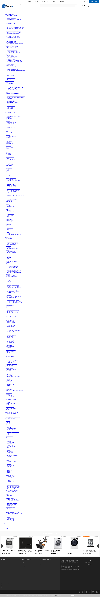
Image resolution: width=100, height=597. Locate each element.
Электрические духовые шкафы (13, 16)
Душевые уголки (9, 224)
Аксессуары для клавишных (12, 499)
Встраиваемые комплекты (11, 41)
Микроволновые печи (10, 143)
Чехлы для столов (10, 384)
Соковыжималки (9, 149)
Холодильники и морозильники (12, 46)
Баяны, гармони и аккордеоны (12, 455)
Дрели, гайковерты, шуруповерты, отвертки (14, 296)
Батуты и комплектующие (11, 377)
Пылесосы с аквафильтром (12, 124)
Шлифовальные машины (10, 304)
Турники (7, 409)
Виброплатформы (9, 374)
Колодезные (9, 253)
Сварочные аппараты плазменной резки (14, 301)
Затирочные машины (10, 346)
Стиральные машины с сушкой (13, 69)
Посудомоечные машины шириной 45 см (14, 61)
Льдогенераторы (9, 142)
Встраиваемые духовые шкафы (12, 15)
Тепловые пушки (10, 108)
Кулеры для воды (9, 164)
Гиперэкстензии (9, 389)
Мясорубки (8, 170)
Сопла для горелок (10, 341)
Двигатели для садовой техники (12, 261)
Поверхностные (10, 256)
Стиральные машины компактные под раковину (16, 71)
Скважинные (9, 257)
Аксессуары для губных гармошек (13, 491)
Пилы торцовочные (10, 313)
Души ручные (9, 217)
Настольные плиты (9, 147)
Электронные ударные (11, 519)
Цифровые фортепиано (11, 504)
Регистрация (85, 1)
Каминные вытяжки (10, 75)
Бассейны (8, 394)
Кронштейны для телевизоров (11, 364)
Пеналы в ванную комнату (12, 185)
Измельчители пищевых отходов (12, 202)
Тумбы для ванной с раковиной (13, 190)
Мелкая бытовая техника (10, 112)
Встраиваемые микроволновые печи (13, 37)
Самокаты (8, 402)
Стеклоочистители (9, 128)
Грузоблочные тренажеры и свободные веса (14, 390)
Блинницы (8, 158)
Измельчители (8, 137)
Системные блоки (9, 436)
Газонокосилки (9, 238)
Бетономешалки (9, 295)
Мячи (8, 386)
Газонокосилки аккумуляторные (13, 239)
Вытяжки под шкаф (10, 76)
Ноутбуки (8, 423)
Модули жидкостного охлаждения (13, 330)
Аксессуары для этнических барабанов (14, 513)
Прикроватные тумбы (11, 451)
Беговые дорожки (9, 368)
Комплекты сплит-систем (11, 88)
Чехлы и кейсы (9, 505)
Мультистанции (9, 393)
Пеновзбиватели (9, 171)
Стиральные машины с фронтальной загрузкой (16, 68)
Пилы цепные (8, 246)
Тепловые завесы (10, 107)
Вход (81, 1)
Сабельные (9, 315)
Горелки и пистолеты (11, 326)
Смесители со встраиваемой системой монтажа (15, 195)
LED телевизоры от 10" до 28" (12, 360)
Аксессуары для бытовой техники (11, 412)
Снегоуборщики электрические (12, 267)
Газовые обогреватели (11, 101)
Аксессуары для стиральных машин (13, 417)
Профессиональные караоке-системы (14, 486)
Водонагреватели (9, 94)
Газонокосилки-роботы (11, 244)
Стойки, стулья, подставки (12, 503)
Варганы (8, 496)
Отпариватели (8, 117)
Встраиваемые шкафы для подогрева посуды (14, 43)
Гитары (7, 460)
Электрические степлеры (10, 317)
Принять (72, 595)
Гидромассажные (10, 206)
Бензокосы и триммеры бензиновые (14, 270)
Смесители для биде (10, 200)
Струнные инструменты (10, 508)
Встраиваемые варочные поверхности (13, 31)
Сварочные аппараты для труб (13, 300)
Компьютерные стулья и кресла (12, 438)
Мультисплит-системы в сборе (12, 89)
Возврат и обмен (45, 1)
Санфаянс (8, 230)
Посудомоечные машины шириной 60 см (14, 62)
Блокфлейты (9, 495)
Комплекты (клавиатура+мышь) (13, 432)
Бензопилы (9, 247)
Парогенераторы (9, 118)
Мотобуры (8, 280)
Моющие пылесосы (10, 123)
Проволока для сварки (11, 332)
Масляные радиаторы (11, 106)
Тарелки (8, 517)
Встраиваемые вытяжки (10, 23)
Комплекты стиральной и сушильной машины (15, 66)
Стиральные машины (10, 65)
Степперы (8, 371)
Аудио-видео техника (9, 357)
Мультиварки (8, 146)
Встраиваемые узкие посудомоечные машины (15, 20)
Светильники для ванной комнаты (13, 187)
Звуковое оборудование (10, 475)
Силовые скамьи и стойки (11, 408)
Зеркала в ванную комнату (12, 179)
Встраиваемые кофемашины (11, 29)
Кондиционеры (9, 82)
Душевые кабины (9, 220)
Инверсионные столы (10, 391)
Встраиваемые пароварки (11, 42)
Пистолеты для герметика (11, 316)
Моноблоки (8, 422)
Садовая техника (8, 237)
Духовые (7, 494)
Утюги (7, 131)
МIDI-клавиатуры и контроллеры (13, 500)
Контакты (62, 1)
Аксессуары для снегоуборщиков (13, 286)
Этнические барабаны (11, 520)
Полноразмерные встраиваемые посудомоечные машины (18, 22)
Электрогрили (8, 154)
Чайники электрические (10, 155)
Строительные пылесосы (11, 350)
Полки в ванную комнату (11, 186)
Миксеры (7, 169)
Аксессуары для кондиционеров (12, 414)
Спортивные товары (9, 366)
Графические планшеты (11, 428)
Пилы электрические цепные (12, 248)
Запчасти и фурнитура (11, 477)
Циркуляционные (10, 259)
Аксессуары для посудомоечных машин (13, 415)
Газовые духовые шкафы (11, 18)
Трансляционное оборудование (13, 487)
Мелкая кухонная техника (10, 133)
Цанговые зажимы (10, 342)
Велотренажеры (9, 370)
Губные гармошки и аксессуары (12, 490)
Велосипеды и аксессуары (11, 399)
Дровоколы (8, 274)
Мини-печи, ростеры (10, 144)
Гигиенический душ (10, 211)
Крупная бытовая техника (10, 45)
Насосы (7, 250)
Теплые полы (9, 109)
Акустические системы (11, 476)
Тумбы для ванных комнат (12, 191)
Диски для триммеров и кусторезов (13, 290)
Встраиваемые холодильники (11, 24)
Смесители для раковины (11, 196)
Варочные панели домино (12, 34)
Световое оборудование (10, 507)
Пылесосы (8, 121)
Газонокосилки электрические (12, 243)
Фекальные (9, 258)
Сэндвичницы (8, 172)
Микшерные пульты (10, 481)
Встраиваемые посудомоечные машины (13, 19)
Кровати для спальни (11, 448)
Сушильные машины (10, 64)
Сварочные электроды (11, 340)
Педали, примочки (10, 467)
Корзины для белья (10, 184)
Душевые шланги (10, 215)
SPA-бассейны (9, 395)
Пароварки (8, 148)
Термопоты (8, 152)
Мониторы (8, 421)
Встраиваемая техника (9, 14)
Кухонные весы (9, 141)
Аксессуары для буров (11, 283)
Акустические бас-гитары (11, 461)
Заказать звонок (94, 1)
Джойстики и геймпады (11, 429)
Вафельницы (8, 160)
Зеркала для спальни (11, 446)
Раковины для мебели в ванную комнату (14, 234)
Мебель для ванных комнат (11, 178)
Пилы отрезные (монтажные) (12, 312)
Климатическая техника (9, 81)
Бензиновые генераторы (11, 322)
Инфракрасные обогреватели (12, 102)
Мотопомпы (8, 281)
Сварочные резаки (10, 338)
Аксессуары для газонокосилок (13, 285)
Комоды (8, 447)
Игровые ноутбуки (9, 419)
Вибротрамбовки (9, 345)
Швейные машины (9, 132)
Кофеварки (8, 138)
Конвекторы (9, 104)
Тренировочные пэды (11, 518)
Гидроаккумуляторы (11, 251)
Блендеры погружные (10, 157)
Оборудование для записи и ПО (13, 485)
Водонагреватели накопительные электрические (16, 96)
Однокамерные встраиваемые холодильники (15, 28)
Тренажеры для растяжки (11, 405)
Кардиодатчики (9, 375)
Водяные (8, 226)
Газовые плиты (10, 55)
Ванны (7, 204)
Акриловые (9, 205)
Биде (8, 232)
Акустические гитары (11, 462)
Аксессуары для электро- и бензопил (14, 287)
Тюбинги (7, 404)
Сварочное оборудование (11, 297)
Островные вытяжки (11, 78)
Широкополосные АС (11, 488)
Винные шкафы (9, 79)
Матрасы (8, 450)
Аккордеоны (9, 456)
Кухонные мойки (9, 201)
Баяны (8, 457)
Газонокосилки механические (12, 242)
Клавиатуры (9, 430)
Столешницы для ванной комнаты (13, 189)
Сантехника (7, 176)
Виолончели (9, 509)
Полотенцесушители (10, 225)
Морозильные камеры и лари (12, 51)
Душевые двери (9, 219)
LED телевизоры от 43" (11, 362)
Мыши (8, 433)
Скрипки (8, 510)
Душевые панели (10, 212)
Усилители (9, 472)
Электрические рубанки (10, 353)
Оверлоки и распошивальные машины (13, 116)
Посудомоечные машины (11, 59)
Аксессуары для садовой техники (12, 282)
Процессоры (9, 470)
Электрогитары (10, 473)
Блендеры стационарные (11, 136)
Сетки (8, 387)
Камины (8, 103)
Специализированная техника (11, 279)
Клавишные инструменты (11, 498)
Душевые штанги (10, 216)
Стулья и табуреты (10, 443)
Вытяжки (7, 74)
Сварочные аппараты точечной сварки (14, 302)
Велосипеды (9, 400)
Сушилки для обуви (9, 129)
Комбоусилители (10, 466)
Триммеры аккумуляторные (12, 271)
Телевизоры (8, 358)
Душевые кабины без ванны (12, 221)
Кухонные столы (10, 441)
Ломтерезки (8, 166)
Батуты (8, 379)
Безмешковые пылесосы (11, 122)
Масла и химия (9, 263)
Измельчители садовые (10, 275)
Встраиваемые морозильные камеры (13, 38)
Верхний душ (9, 210)
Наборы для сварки (10, 331)
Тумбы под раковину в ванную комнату (14, 192)
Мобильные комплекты (11, 482)
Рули (8, 434)
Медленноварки (9, 168)
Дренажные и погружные (11, 252)
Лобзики (7, 306)
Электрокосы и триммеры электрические (14, 272)
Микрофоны (9, 480)
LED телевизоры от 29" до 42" (12, 361)
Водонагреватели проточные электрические (15, 97)
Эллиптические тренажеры (11, 369)
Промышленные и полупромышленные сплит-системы (17, 90)
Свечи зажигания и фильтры (12, 292)
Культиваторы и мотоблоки (11, 276)
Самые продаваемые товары (50, 533)
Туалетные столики (10, 452)
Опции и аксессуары (10, 410)
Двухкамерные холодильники (12, 47)
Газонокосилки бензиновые (12, 240)
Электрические (9, 229)
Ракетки (8, 385)
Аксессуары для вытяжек (11, 413)
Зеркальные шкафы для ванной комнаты (14, 180)
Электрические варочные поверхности (14, 32)
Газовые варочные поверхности (13, 33)
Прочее (8, 333)
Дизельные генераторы (11, 323)
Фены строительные (10, 351)
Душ (7, 209)
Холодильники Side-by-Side (12, 50)
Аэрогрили (8, 135)
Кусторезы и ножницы (10, 277)
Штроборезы (8, 352)
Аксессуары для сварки (10, 325)
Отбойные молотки (9, 348)
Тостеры (7, 174)
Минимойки (8, 262)
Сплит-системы (10, 83)
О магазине (54, 1)
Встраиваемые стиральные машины (13, 36)
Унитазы (8, 235)
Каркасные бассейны (11, 396)
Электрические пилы (10, 308)
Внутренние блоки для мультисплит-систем (15, 87)
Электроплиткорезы (10, 356)
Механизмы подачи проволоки (13, 329)
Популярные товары (24, 562)
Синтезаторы (9, 501)
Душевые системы (10, 214)
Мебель (6, 437)
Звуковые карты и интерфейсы (12, 479)
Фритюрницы (8, 153)
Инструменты (3, 575)
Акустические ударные (11, 514)
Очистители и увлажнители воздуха (12, 93)
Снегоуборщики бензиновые (12, 266)
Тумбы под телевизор (10, 365)
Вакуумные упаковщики (10, 159)
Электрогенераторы (10, 320)
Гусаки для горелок (10, 327)
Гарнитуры (9, 427)
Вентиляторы (8, 92)
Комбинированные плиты (12, 56)
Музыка (6, 454)
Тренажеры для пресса (10, 403)
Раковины (9, 233)
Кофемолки (8, 163)
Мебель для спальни (10, 445)
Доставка (36, 1)
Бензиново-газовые (10, 321)
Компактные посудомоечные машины (14, 60)
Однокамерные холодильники (12, 48)
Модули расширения (11, 483)
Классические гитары (11, 465)
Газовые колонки (10, 98)
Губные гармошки (10, 492)
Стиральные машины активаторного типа (15, 72)
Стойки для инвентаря (10, 407)
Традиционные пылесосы (11, 127)
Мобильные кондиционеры (12, 84)
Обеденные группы (10, 442)
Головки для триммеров (11, 288)
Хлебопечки (8, 175)
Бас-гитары (9, 464)
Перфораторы (8, 307)
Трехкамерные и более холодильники (14, 52)
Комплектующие (10, 181)
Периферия (8, 424)
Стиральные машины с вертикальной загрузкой (16, 70)
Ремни (8, 458)
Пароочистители (9, 119)
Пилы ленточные (10, 311)
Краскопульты (9, 347)
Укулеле (8, 471)
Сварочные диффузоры (11, 335)
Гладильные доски (9, 113)
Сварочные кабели (10, 336)
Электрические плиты (11, 57)
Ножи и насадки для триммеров (13, 291)
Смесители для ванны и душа (11, 199)
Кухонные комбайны (10, 165)
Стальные (9, 207)
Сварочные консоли (10, 337)
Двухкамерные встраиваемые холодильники (15, 27)
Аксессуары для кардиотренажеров (13, 376)
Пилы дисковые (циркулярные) (13, 310)
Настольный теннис (9, 381)
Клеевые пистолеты (10, 305)
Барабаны (9, 515)
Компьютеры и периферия (10, 418)
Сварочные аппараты (11, 298)
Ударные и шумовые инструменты (12, 512)
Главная (29, 1)
